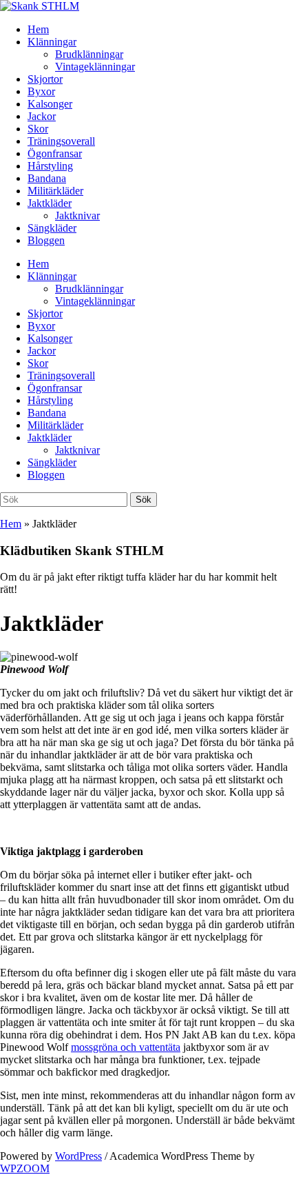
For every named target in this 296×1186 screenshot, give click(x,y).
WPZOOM (25, 1168)
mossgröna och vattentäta (125, 1047)
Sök (143, 499)
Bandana (47, 178)
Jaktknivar (77, 215)
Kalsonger (50, 104)
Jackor (42, 116)
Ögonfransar (55, 153)
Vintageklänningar (95, 66)
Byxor (41, 91)
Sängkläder (52, 228)
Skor (38, 128)
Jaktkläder (50, 203)
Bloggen (46, 240)
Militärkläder (55, 191)
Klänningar (52, 42)
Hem (38, 29)
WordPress (78, 1156)
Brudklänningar (89, 54)
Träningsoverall (61, 141)
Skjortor (45, 79)
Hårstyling (50, 166)
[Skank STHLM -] (39, 6)
